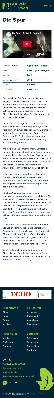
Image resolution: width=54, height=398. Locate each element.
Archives (7, 324)
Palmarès (32, 324)
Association (33, 320)
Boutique (31, 350)
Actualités (32, 312)
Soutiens (32, 333)
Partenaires (10, 333)
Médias (6, 338)
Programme (10, 307)
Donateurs (32, 342)
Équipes (7, 346)
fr (5, 383)
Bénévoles (32, 338)
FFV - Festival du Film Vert (16, 6)
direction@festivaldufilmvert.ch (18, 376)
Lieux (5, 316)
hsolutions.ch (21, 395)
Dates (6, 320)
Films (5, 312)
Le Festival (34, 307)
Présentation (33, 316)
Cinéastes (8, 342)
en (16, 383)
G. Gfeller (39, 393)
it (10, 383)
